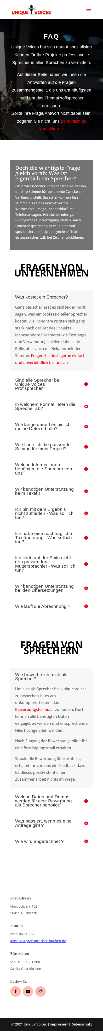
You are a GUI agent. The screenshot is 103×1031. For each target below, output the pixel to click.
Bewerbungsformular (34, 709)
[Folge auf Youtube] (28, 991)
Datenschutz (81, 1024)
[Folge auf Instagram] (40, 991)
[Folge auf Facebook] (15, 991)
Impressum (59, 1024)
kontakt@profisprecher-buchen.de (38, 941)
